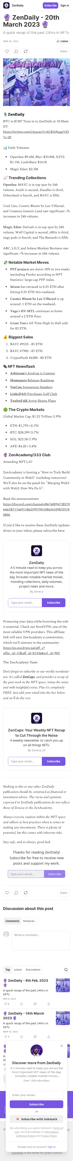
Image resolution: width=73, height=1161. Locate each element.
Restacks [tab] (28, 921)
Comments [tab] (12, 921)
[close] (62, 1046)
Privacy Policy (49, 1135)
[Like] (7, 51)
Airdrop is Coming (41, 373)
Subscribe (50, 5)
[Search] (66, 970)
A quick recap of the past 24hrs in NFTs (25, 992)
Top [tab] (7, 969)
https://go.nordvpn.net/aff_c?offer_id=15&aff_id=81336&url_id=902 (31, 650)
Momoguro (18, 380)
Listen (64, 41)
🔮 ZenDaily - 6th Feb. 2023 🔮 (25, 983)
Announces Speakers (37, 387)
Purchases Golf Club (41, 394)
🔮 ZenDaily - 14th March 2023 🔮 (23, 1015)
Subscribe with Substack (39, 1119)
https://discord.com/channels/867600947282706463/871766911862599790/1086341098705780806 (36, 509)
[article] (36, 992)
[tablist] (20, 921)
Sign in (65, 5)
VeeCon (16, 387)
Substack (17, 1153)
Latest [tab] (18, 969)
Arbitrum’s (18, 373)
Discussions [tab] (33, 969)
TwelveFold (18, 400)
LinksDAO (18, 394)
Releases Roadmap (40, 380)
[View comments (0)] (16, 51)
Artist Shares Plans (41, 400)
